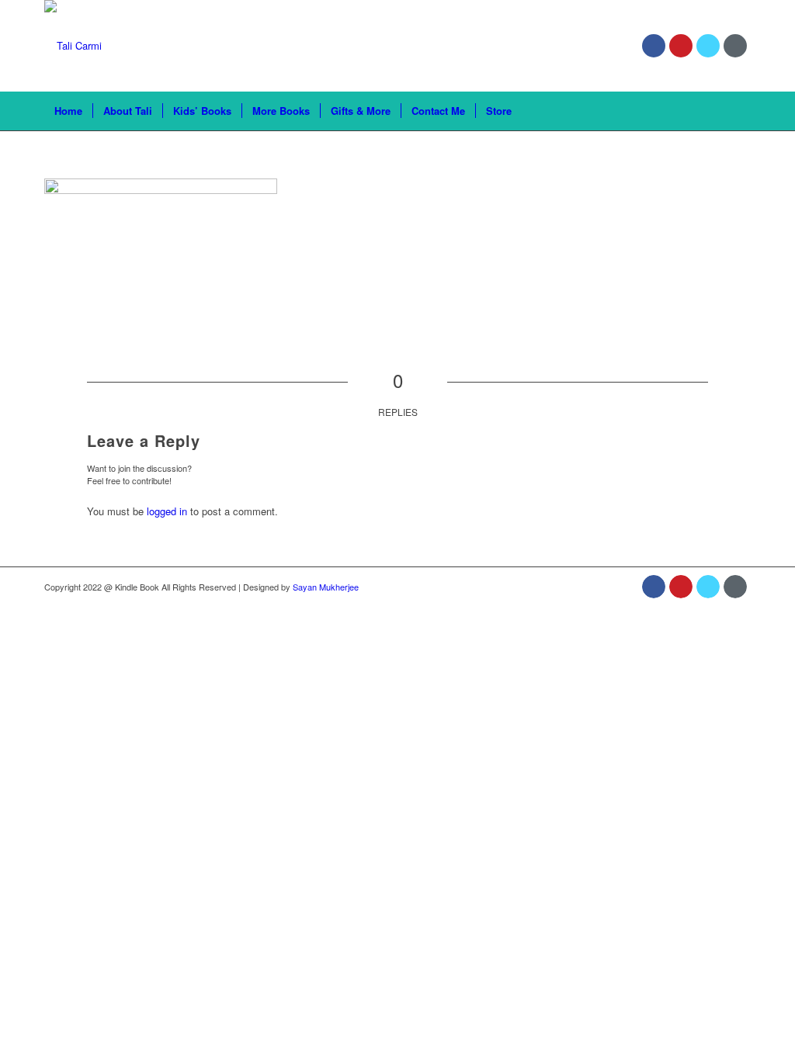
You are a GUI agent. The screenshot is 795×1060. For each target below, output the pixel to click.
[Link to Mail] (735, 45)
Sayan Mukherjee (326, 586)
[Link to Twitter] (708, 45)
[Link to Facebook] (653, 45)
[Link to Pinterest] (681, 45)
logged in (167, 511)
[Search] (741, 111)
